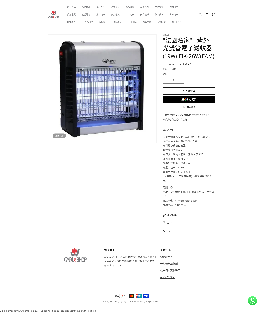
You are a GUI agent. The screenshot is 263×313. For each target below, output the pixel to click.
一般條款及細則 (169, 263)
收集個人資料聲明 (170, 270)
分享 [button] (168, 231)
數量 (165, 74)
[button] (200, 14)
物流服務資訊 (167, 256)
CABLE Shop (113, 302)
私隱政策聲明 (167, 277)
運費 (174, 69)
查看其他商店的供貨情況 (175, 119)
